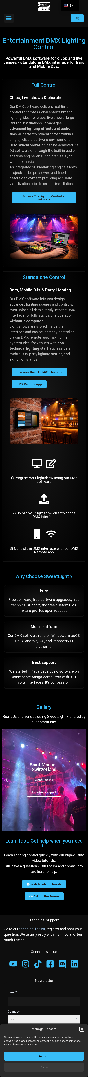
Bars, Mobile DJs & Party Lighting (40, 289)
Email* (12, 992)
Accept (44, 1056)
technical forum (32, 929)
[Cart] (77, 18)
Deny (44, 1067)
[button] (82, 1029)
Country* (14, 1011)
